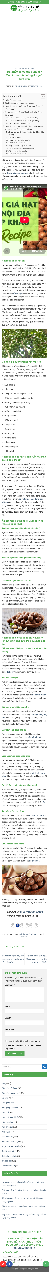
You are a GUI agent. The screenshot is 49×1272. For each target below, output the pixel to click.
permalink (24, 937)
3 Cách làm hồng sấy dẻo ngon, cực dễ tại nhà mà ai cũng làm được (13, 959)
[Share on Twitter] (22, 925)
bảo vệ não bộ (34, 737)
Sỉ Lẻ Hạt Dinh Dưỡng (31, 911)
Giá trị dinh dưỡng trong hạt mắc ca (19, 103)
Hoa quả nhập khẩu (10, 1117)
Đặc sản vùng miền (10, 1093)
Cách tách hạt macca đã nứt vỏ (20, 123)
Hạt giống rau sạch (10, 1107)
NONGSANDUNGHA (24, 1248)
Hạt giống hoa (8, 1103)
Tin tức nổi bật (27, 68)
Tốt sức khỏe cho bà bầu (18, 151)
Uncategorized (8, 1166)
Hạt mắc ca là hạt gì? (13, 100)
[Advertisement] (24, 38)
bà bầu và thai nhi (37, 815)
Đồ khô (17, 68)
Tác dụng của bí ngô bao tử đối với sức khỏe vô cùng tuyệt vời (22, 1200)
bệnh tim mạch (39, 695)
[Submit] (44, 1066)
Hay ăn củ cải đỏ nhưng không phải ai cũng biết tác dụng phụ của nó (24, 1216)
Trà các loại (7, 1161)
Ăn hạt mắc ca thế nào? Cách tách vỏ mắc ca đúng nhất (23, 113)
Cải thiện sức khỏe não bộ (18, 143)
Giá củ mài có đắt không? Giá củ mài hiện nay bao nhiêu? (23, 1208)
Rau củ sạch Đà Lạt (10, 1141)
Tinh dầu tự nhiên (9, 1156)
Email (8, 1018)
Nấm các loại (7, 1122)
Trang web (9, 1029)
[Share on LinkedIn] (36, 925)
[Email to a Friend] (27, 925)
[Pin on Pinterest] (31, 925)
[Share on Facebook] (18, 925)
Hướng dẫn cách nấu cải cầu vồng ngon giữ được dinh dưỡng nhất (23, 1184)
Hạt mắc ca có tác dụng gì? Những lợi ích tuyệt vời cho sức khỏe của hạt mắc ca (24, 127)
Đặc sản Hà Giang (9, 1088)
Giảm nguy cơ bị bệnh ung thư (19, 140)
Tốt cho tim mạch (15, 137)
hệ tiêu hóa (34, 861)
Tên (7, 1006)
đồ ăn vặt (17, 293)
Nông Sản (6, 1132)
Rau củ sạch (7, 1136)
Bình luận (10, 985)
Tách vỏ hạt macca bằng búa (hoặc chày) (23, 118)
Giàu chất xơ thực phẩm (17, 154)
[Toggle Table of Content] (41, 96)
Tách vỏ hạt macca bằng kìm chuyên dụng (24, 121)
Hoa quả (5, 1112)
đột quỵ (10, 672)
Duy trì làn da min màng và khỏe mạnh (22, 148)
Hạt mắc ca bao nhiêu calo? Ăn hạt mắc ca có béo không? (24, 107)
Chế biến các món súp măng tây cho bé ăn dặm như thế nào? (24, 1192)
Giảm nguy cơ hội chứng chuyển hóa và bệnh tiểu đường (26, 133)
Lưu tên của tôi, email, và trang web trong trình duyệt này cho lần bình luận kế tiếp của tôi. (23, 1045)
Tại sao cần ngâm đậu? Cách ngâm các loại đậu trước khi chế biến (36, 959)
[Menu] (3, 8)
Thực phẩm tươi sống (11, 1146)
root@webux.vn (36, 86)
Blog (4, 1083)
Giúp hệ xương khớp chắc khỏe (20, 145)
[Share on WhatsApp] (13, 925)
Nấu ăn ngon (7, 1127)
